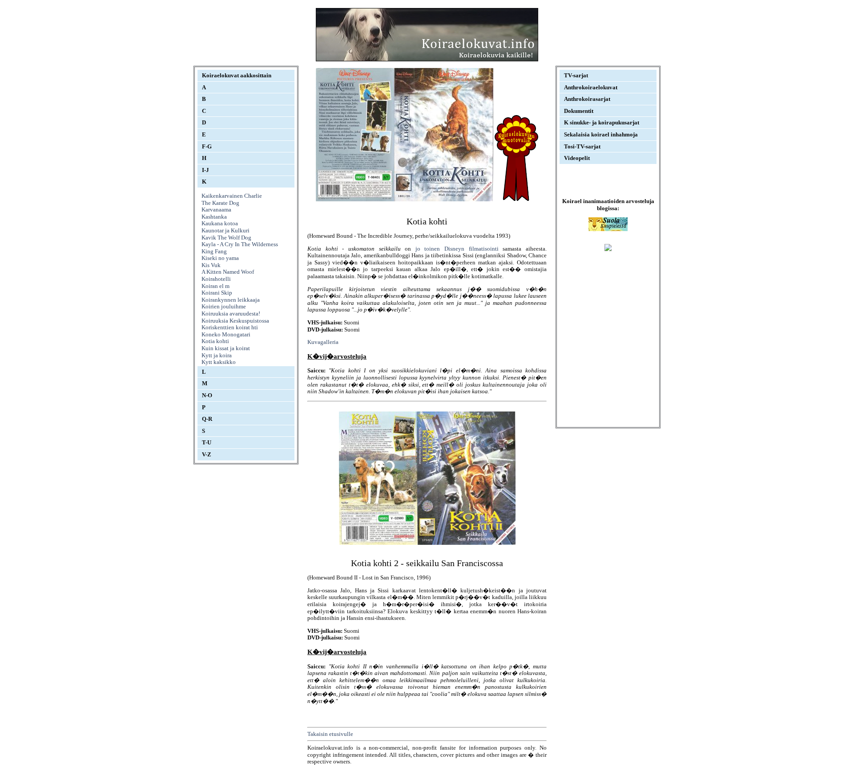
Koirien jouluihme (223, 306)
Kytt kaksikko (218, 362)
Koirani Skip (216, 292)
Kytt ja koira (216, 355)
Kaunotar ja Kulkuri (225, 230)
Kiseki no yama (220, 258)
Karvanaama (216, 209)
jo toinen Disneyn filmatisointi (457, 248)
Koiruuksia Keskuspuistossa (235, 320)
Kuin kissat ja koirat (225, 348)
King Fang (214, 251)
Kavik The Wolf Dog (226, 237)
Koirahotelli (216, 279)
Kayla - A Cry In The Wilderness (239, 244)
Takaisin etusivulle (330, 734)
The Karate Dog (220, 203)
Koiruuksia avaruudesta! (230, 313)
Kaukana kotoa (219, 223)
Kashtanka (214, 216)
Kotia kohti (215, 341)
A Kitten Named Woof (227, 271)
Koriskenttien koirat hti (229, 327)
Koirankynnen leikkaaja (230, 299)
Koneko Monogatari (225, 334)
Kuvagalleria (322, 342)
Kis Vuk (211, 265)
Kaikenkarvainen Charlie (231, 195)
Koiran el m (215, 286)
